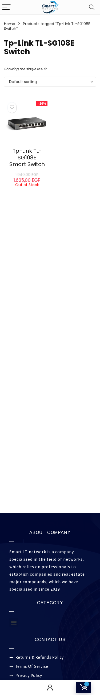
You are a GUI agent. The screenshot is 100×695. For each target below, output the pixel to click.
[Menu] (6, 7)
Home (9, 23)
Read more (27, 192)
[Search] (91, 7)
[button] (13, 622)
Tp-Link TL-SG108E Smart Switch (27, 157)
